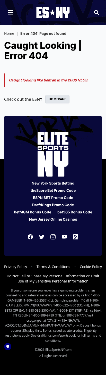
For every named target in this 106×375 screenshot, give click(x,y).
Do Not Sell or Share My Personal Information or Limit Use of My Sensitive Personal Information (53, 278)
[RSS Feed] (75, 236)
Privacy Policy (15, 266)
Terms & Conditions (53, 266)
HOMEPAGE (57, 99)
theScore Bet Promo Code (53, 190)
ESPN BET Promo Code (53, 197)
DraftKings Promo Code (53, 205)
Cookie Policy (91, 266)
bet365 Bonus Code (74, 212)
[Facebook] (30, 236)
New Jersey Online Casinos (53, 219)
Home (9, 33)
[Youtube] (64, 236)
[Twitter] (41, 236)
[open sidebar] (10, 12)
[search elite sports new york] (96, 12)
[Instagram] (53, 236)
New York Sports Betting (53, 183)
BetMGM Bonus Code (32, 212)
